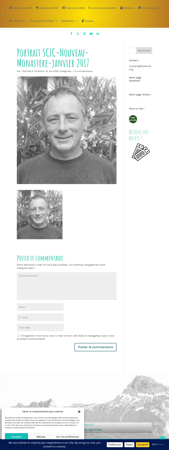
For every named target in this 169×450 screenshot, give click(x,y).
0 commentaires (84, 71)
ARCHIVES (69, 21)
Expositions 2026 (48, 8)
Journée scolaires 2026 (103, 8)
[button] (79, 411)
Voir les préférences (67, 436)
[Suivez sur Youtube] (91, 33)
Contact (89, 21)
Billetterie (129, 8)
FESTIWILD (28, 71)
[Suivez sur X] (78, 33)
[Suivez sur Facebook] (71, 33)
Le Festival (17, 21)
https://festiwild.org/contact (84, 429)
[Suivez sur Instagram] (84, 33)
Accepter (16, 436)
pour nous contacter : (84, 425)
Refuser (41, 436)
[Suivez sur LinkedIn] (97, 33)
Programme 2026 (75, 8)
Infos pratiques (150, 8)
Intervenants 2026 (22, 8)
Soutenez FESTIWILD (43, 21)
